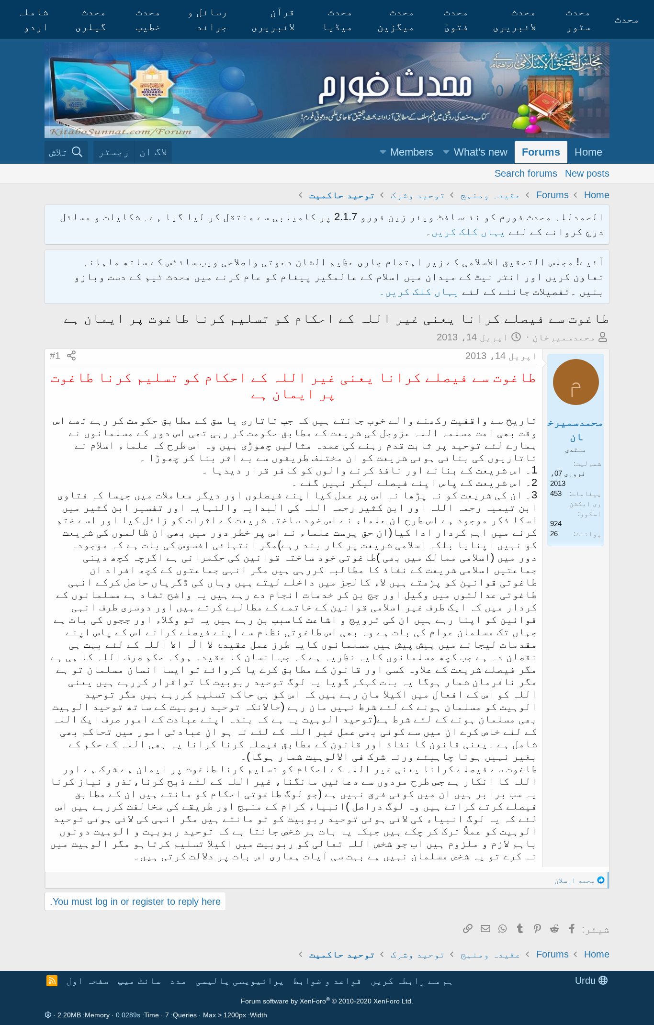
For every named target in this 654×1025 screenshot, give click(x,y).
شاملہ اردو (32, 19)
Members (411, 152)
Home (588, 152)
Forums (541, 152)
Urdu (586, 980)
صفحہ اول (87, 980)
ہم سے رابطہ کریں (412, 980)
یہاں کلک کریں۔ (420, 291)
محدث (627, 19)
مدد (178, 980)
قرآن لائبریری (273, 19)
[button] (446, 152)
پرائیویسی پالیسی (239, 980)
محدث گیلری (90, 19)
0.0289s (128, 1015)
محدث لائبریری (514, 19)
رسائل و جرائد (207, 19)
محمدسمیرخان (564, 337)
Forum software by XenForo (327, 1001)
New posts (587, 173)
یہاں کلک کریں (468, 231)
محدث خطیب (148, 19)
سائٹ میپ (139, 980)
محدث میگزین (396, 19)
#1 (55, 355)
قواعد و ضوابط (327, 980)
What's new (480, 152)
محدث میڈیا (337, 19)
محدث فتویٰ (456, 19)
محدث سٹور (578, 19)
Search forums (526, 173)
